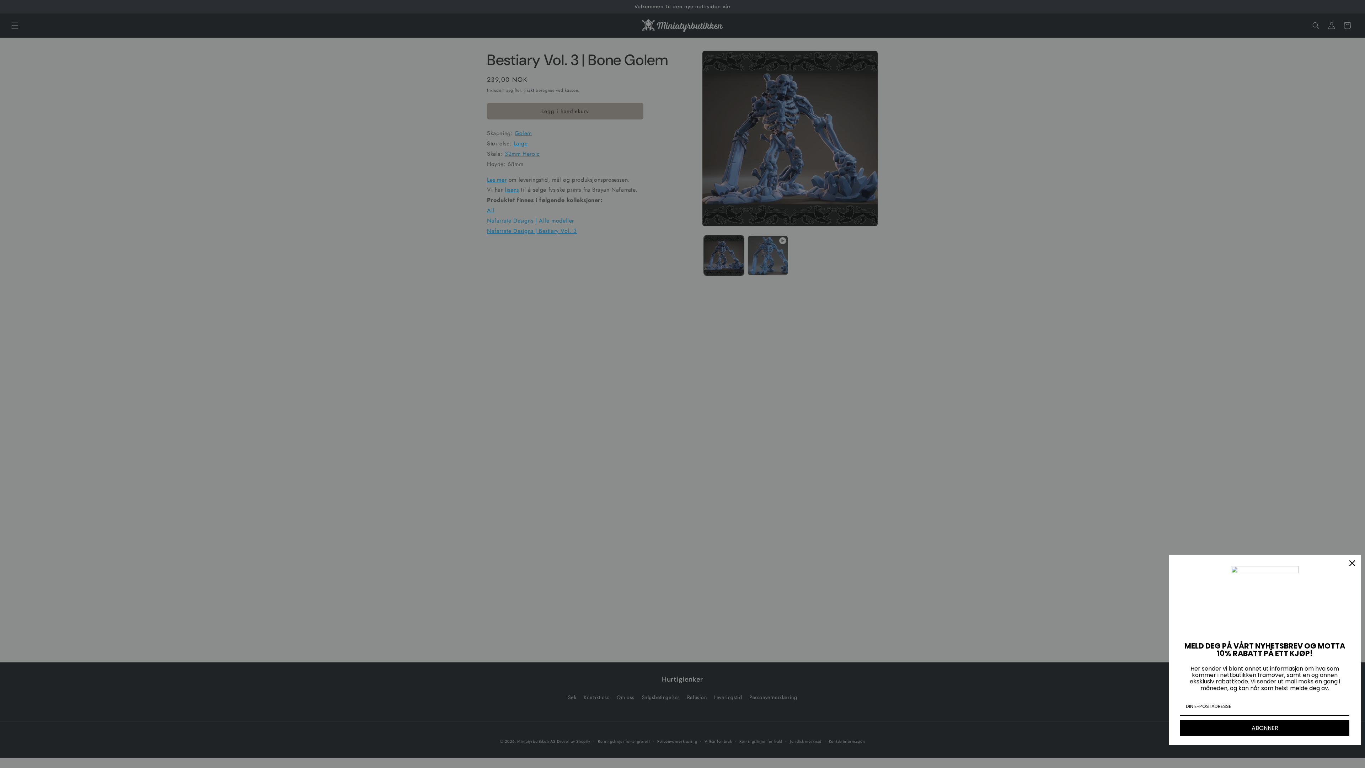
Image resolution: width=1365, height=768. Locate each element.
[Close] (1352, 563)
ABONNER (1265, 728)
